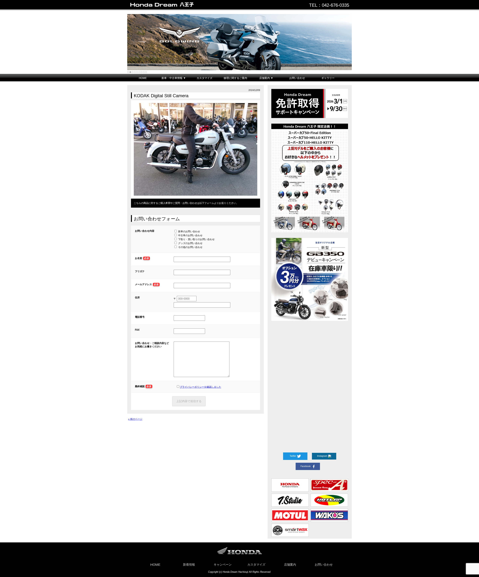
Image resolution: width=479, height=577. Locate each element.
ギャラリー (328, 77)
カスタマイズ (204, 77)
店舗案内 (290, 564)
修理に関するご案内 (235, 77)
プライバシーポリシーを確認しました (200, 386)
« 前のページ (135, 419)
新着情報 (189, 564)
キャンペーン (223, 564)
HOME (143, 77)
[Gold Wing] (239, 42)
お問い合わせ (297, 77)
